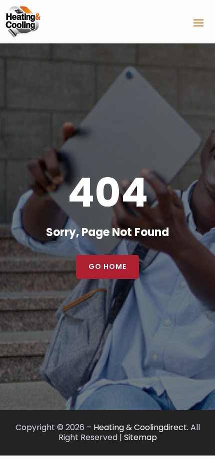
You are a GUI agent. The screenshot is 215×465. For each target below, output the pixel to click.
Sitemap (140, 437)
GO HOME (107, 266)
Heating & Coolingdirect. (141, 427)
